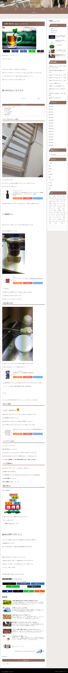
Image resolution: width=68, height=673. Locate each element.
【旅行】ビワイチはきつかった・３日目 (57, 75)
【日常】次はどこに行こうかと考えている (57, 89)
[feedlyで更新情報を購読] (29, 591)
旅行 (50, 166)
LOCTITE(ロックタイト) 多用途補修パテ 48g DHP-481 (23, 372)
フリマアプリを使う (9, 111)
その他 (50, 182)
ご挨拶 (50, 163)
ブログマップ (53, 32)
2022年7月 (51, 109)
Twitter (52, 28)
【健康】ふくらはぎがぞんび (55, 97)
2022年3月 (51, 120)
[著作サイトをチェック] (7, 591)
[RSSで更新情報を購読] (39, 591)
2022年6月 (51, 112)
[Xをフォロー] (18, 591)
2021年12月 (51, 128)
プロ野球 (50, 174)
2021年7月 (51, 142)
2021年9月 (51, 137)
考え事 (50, 168)
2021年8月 (51, 139)
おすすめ (50, 185)
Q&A (50, 188)
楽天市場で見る (28, 198)
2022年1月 (51, 125)
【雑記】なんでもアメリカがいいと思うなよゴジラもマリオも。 (57, 66)
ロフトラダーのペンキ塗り (10, 106)
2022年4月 (51, 117)
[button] (40, 51)
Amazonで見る (18, 198)
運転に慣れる (7, 114)
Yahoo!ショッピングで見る (38, 198)
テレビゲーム (51, 179)
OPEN (38, 98)
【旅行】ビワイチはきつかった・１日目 (57, 80)
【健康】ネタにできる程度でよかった (57, 86)
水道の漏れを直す (8, 108)
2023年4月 (51, 106)
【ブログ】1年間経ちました (55, 83)
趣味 (50, 177)
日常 (50, 171)
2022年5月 (51, 114)
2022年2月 (51, 123)
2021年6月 (51, 145)
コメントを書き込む (23, 660)
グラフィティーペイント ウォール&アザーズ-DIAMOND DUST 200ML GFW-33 (28, 278)
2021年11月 (51, 131)
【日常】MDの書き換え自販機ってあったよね (57, 71)
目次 (22, 104)
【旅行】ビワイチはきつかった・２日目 (57, 77)
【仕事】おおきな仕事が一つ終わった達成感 (57, 94)
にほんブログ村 (56, 21)
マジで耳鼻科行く (8, 113)
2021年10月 (51, 134)
